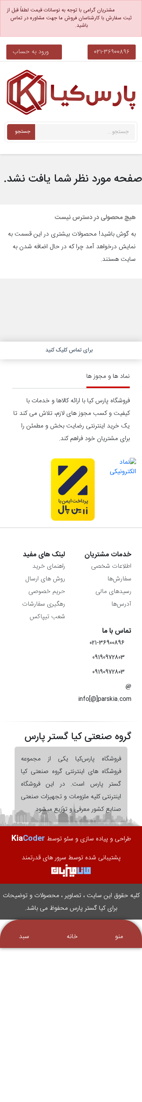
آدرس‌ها (121, 604)
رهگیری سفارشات (43, 604)
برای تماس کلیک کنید (69, 350)
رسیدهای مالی (113, 591)
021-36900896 (111, 52)
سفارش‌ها (119, 579)
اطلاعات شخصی (111, 566)
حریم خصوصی (46, 591)
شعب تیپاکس (47, 616)
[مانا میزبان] (71, 871)
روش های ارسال (45, 579)
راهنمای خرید (48, 566)
